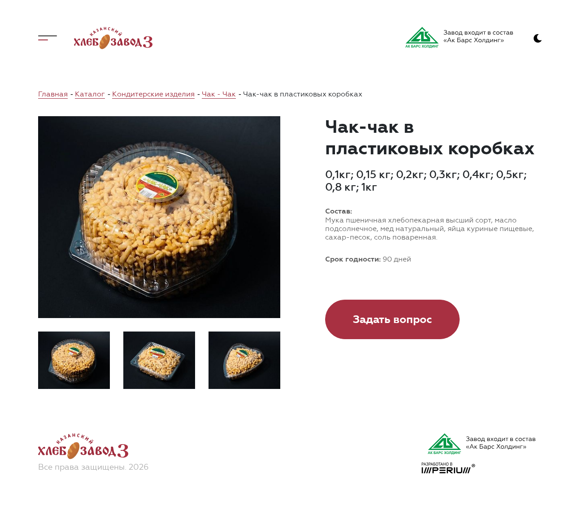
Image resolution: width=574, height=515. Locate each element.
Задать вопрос (392, 319)
